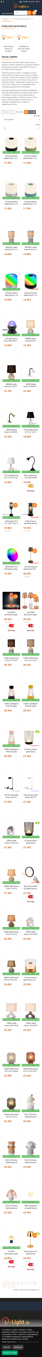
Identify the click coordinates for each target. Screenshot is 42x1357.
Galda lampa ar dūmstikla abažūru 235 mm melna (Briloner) (30, 522)
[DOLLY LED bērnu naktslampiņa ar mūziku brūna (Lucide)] (11, 1148)
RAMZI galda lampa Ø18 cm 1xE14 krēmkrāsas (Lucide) (11, 887)
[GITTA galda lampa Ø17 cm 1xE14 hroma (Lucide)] (30, 418)
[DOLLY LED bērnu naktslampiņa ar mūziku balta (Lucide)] (30, 1102)
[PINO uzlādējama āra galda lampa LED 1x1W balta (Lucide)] (30, 1194)
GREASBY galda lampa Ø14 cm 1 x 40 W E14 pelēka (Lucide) (30, 248)
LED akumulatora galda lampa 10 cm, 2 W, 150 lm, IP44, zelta (30, 979)
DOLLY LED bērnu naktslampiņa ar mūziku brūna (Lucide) (11, 1161)
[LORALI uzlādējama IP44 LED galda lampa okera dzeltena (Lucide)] (30, 692)
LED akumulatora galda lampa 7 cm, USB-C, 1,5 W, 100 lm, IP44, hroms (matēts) (11, 294)
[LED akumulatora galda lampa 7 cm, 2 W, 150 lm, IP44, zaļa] (30, 144)
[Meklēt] (29, 13)
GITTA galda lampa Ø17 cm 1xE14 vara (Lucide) (11, 477)
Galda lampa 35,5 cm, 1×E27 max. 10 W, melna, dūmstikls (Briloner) (11, 522)
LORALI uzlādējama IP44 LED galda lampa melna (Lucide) (11, 705)
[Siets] (26, 112)
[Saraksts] (30, 112)
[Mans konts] (3, 1)
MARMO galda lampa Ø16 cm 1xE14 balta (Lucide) (30, 340)
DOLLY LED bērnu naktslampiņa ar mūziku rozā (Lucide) (11, 1207)
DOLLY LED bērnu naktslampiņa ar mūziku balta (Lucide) (30, 1116)
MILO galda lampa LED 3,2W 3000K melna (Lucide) (30, 477)
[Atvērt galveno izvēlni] (37, 17)
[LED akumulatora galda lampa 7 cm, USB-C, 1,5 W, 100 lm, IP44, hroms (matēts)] (11, 281)
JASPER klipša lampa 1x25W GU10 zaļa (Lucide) (11, 431)
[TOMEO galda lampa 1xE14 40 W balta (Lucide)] (11, 1011)
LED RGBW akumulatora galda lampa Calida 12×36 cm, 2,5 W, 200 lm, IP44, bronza (30, 613)
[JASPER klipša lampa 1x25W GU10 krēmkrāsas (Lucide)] (30, 372)
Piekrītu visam (10, 1353)
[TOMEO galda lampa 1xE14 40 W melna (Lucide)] (30, 1011)
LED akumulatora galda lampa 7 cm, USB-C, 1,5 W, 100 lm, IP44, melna (30, 294)
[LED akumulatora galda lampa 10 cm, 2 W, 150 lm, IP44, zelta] (30, 966)
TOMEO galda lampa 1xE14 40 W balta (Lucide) (11, 1024)
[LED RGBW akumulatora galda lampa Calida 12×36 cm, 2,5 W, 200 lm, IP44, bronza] (30, 600)
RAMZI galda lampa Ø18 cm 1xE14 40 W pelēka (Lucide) (11, 979)
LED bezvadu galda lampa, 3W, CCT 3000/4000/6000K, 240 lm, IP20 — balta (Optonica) (30, 796)
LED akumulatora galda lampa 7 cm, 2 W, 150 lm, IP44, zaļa (30, 157)
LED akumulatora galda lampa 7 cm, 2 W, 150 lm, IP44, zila (30, 203)
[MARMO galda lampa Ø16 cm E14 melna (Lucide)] (11, 372)
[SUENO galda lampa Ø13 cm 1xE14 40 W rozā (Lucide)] (30, 1057)
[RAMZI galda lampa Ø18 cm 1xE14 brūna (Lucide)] (11, 920)
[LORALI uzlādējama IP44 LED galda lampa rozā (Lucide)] (11, 737)
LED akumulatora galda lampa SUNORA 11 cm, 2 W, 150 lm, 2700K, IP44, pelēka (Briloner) (30, 842)
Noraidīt (7, 1347)
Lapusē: (38, 124)
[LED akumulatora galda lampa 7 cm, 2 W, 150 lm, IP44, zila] (30, 190)
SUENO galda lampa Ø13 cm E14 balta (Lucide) (11, 1070)
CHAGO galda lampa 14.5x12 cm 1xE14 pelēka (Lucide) (11, 842)
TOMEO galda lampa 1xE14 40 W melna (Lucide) (30, 1024)
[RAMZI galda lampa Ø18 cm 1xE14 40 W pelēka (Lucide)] (11, 966)
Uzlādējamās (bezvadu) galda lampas (24, 49)
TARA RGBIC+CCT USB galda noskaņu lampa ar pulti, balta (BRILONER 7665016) (11, 568)
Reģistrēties (31, 1)
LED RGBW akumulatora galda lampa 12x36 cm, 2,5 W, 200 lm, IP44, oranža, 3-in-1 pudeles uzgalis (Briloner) (11, 613)
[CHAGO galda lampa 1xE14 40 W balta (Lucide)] (30, 920)
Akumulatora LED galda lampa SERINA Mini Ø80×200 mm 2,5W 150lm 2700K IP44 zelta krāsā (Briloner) (31, 1252)
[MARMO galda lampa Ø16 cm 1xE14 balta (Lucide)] (30, 327)
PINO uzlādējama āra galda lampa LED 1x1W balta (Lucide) (30, 1207)
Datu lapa (30, 491)
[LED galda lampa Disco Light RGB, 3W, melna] (11, 327)
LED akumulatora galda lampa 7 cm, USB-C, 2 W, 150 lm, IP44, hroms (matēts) (11, 203)
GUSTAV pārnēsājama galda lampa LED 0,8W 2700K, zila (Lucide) (11, 1252)
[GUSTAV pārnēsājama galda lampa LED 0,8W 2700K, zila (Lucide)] (11, 1239)
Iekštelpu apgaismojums (22, 19)
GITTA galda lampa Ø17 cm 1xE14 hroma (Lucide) (31, 431)
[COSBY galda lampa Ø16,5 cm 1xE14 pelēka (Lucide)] (30, 646)
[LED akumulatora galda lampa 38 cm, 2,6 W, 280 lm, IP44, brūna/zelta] (30, 555)
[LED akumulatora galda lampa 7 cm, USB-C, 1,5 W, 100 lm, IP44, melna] (30, 281)
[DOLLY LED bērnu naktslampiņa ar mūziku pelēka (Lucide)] (30, 1148)
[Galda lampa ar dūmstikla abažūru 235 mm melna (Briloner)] (30, 509)
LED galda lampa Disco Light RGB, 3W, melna (11, 340)
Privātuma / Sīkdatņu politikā (27, 1342)
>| (13, 1287)
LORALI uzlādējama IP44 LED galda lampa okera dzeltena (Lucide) (30, 705)
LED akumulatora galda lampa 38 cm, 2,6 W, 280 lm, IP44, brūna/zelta (30, 568)
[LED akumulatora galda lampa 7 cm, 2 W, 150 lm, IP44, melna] (11, 144)
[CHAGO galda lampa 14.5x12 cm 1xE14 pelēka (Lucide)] (11, 829)
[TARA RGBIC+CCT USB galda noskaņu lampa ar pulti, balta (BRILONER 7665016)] (11, 555)
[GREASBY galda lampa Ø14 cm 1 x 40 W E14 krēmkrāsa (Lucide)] (11, 235)
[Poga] (34, 112)
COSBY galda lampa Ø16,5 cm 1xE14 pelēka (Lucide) (30, 659)
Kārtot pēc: (37, 116)
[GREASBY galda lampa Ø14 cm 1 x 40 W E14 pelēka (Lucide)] (30, 235)
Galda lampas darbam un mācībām (9, 49)
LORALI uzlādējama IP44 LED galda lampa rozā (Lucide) (11, 750)
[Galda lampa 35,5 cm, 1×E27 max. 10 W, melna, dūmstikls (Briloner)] (11, 509)
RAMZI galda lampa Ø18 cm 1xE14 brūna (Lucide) (11, 933)
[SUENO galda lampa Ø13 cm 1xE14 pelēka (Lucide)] (11, 1102)
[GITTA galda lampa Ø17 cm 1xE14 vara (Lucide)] (11, 463)
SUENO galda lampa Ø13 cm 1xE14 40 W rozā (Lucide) (30, 1070)
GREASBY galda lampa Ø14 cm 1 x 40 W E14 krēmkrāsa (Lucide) (11, 248)
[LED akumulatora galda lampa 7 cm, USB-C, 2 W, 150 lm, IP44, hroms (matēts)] (11, 190)
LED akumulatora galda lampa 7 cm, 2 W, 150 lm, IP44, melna (11, 157)
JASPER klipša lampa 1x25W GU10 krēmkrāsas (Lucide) (30, 385)
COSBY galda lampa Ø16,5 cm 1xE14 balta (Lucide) (11, 659)
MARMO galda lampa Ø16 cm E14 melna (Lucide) (11, 385)
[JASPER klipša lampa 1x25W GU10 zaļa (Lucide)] (11, 418)
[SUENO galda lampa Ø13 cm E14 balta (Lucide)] (11, 1057)
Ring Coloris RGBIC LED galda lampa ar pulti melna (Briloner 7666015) (30, 887)
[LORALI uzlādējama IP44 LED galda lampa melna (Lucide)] (11, 692)
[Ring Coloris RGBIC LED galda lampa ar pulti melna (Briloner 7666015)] (30, 874)
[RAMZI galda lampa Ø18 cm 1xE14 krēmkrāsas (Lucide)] (11, 874)
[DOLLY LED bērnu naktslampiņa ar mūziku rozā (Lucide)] (11, 1194)
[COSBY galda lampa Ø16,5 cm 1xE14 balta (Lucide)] (11, 646)
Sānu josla (9, 112)
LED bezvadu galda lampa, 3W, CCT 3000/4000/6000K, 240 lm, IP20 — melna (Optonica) (11, 796)
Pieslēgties (23, 1)
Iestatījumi (18, 1347)
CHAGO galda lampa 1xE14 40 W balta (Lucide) (30, 933)
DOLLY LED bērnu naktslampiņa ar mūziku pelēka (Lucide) (30, 1161)
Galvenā (6, 19)
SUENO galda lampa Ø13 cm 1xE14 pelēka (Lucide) (11, 1116)
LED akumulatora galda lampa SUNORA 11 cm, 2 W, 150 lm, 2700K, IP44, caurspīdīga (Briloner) (30, 750)
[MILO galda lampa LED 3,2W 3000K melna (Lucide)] (30, 463)
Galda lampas (7, 21)
